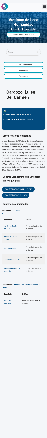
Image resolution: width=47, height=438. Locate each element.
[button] (44, 6)
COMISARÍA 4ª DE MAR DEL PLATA (18, 189)
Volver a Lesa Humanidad (23, 34)
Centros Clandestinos (23, 64)
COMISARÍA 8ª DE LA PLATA (16, 195)
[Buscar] (37, 52)
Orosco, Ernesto (10, 249)
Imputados (23, 70)
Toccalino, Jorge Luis (12, 259)
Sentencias (23, 76)
